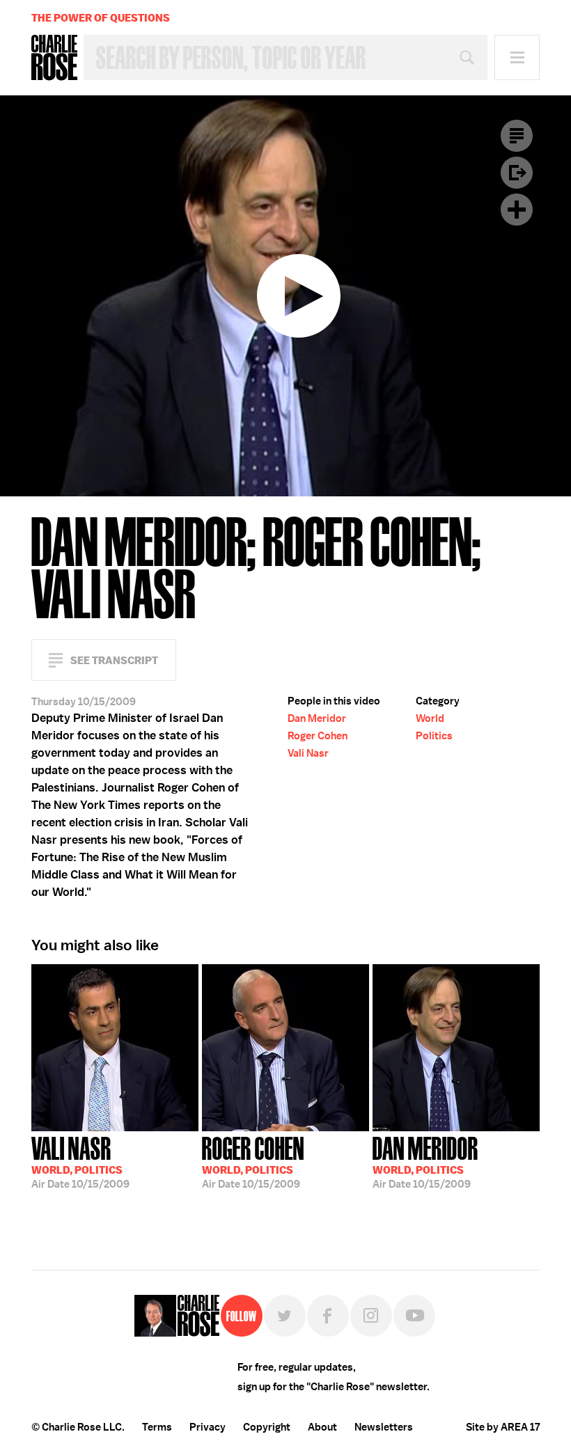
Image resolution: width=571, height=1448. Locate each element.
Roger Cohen (317, 736)
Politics (434, 736)
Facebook (328, 1316)
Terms (157, 1427)
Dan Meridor (317, 718)
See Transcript (114, 660)
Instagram (371, 1316)
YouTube (414, 1316)
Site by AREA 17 (503, 1427)
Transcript (517, 136)
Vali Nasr (308, 753)
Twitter (285, 1316)
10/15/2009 (80, 1161)
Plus (517, 210)
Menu (517, 57)
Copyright (266, 1427)
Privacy (207, 1427)
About (322, 1427)
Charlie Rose (54, 58)
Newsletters (383, 1427)
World (430, 718)
